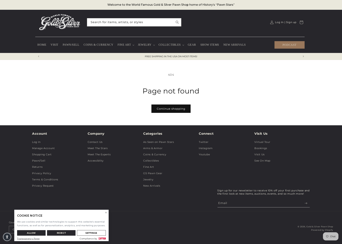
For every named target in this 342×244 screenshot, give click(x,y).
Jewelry (148, 179)
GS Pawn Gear (152, 173)
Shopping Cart (42, 154)
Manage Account (43, 148)
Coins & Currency (154, 154)
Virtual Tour (262, 142)
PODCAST (290, 44)
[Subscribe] (306, 203)
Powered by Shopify (322, 230)
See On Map (262, 160)
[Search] (177, 22)
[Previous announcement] (39, 56)
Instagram (206, 148)
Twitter (203, 142)
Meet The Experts (99, 154)
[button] (125, 45)
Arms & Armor (152, 148)
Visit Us (259, 154)
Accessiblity (95, 160)
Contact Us (95, 142)
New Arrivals (151, 185)
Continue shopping (171, 108)
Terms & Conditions (45, 179)
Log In (36, 142)
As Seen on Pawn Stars (158, 142)
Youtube (204, 154)
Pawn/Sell (38, 160)
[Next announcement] (303, 56)
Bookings (260, 148)
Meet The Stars (98, 148)
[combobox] (134, 22)
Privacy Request (43, 185)
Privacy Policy (41, 173)
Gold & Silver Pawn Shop (319, 226)
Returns (37, 166)
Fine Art (148, 166)
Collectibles (151, 160)
